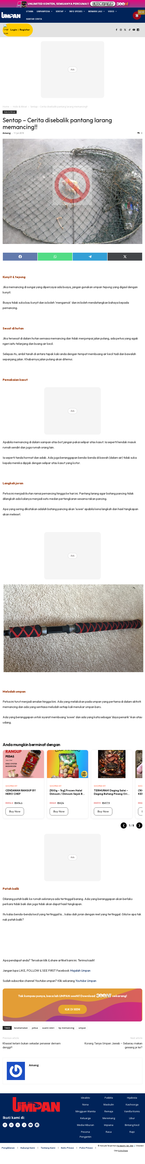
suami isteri (48, 1027)
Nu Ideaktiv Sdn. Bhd (125, 1146)
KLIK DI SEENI (72, 1009)
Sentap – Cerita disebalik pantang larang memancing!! (57, 123)
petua (35, 1027)
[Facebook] (116, 30)
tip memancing (66, 1027)
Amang (7, 133)
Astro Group (123, 1151)
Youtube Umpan (85, 981)
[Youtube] (134, 30)
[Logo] (11, 15)
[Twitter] (125, 30)
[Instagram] (121, 30)
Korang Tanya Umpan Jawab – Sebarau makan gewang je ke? (113, 1045)
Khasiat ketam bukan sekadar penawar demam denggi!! (32, 1045)
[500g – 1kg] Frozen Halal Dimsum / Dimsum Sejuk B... (67, 792)
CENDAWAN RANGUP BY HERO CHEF (20, 792)
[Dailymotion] (138, 30)
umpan (82, 1027)
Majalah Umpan (80, 970)
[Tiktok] (129, 30)
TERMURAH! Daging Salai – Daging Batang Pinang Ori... (112, 792)
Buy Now (14, 811)
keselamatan (21, 1027)
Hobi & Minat (20, 106)
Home (6, 106)
